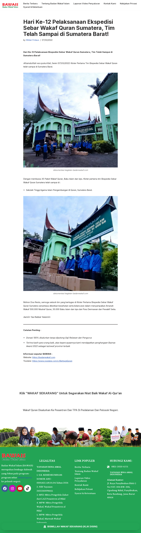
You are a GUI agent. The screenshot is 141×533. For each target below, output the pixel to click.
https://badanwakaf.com (43, 357)
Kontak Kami (110, 3)
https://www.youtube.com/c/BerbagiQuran (52, 361)
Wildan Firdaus (32, 40)
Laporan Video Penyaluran (86, 3)
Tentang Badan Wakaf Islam (55, 3)
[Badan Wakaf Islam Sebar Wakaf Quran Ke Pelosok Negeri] (10, 5)
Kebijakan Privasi (128, 3)
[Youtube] (20, 488)
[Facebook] (4, 488)
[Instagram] (12, 488)
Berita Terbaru (30, 3)
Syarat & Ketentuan (32, 7)
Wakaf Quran (25, 477)
